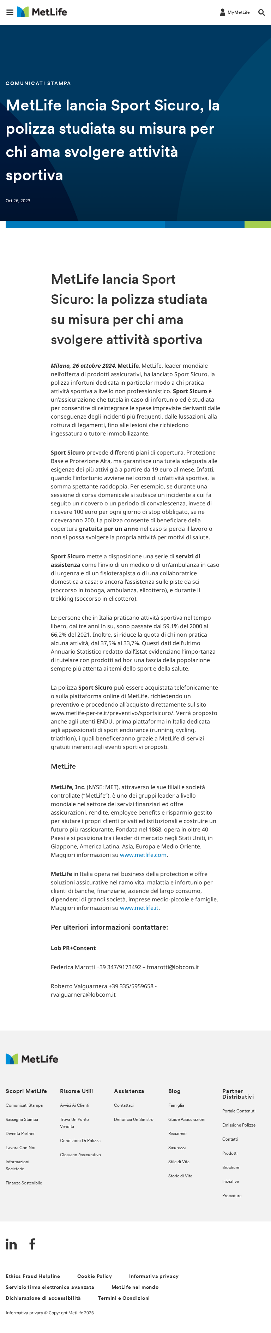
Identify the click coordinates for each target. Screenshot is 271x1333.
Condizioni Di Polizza (80, 1141)
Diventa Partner (20, 1134)
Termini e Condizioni (124, 1298)
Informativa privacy (154, 1276)
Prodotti (229, 1154)
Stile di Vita (178, 1162)
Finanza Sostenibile (24, 1183)
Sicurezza (177, 1148)
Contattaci (124, 1106)
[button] (10, 12)
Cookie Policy (94, 1276)
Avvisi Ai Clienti (74, 1106)
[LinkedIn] (11, 1244)
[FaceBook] (32, 1244)
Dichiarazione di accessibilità (43, 1298)
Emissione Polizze (238, 1125)
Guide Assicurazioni (186, 1120)
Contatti (230, 1139)
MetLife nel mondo (135, 1287)
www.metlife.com (143, 855)
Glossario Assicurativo (80, 1155)
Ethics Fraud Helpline (33, 1276)
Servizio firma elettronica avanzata (50, 1287)
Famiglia (176, 1106)
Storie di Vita (180, 1176)
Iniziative (230, 1182)
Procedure (231, 1196)
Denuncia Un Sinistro (133, 1120)
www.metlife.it (139, 908)
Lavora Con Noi (20, 1148)
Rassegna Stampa (22, 1120)
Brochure (230, 1168)
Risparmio (177, 1134)
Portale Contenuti (238, 1111)
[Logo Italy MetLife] (32, 1062)
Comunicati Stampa (24, 1106)
